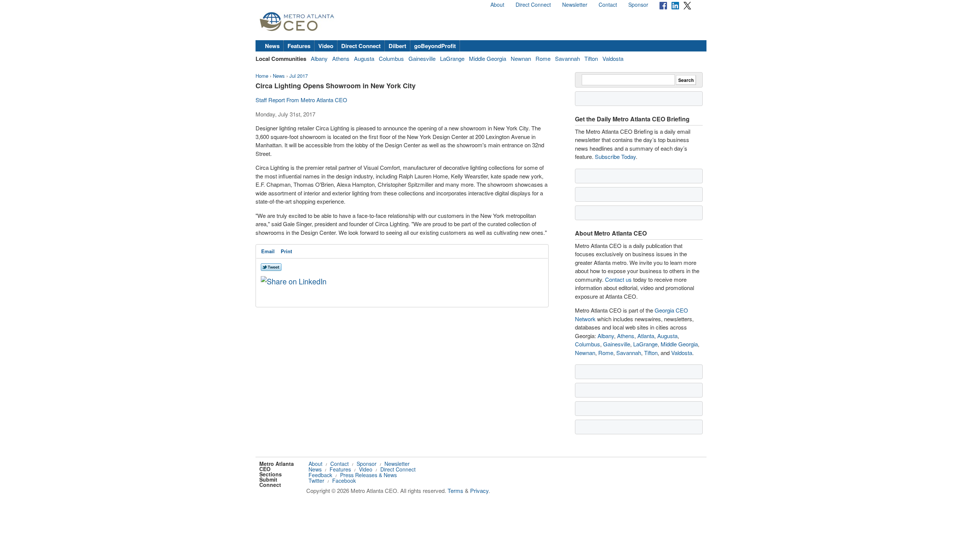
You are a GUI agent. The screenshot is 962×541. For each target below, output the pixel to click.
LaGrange (452, 58)
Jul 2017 (298, 75)
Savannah (567, 58)
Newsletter (574, 4)
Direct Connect (533, 4)
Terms (455, 490)
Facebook (344, 480)
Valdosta (612, 58)
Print (286, 251)
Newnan (521, 58)
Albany (319, 58)
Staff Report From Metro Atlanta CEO (301, 100)
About (497, 4)
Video (325, 46)
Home (262, 75)
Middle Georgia (487, 58)
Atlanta (645, 336)
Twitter (316, 480)
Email (268, 251)
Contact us (618, 279)
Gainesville (422, 58)
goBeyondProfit (435, 46)
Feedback (320, 475)
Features (298, 46)
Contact (608, 4)
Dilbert (397, 46)
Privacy (479, 490)
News (272, 46)
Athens (340, 58)
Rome (543, 58)
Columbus (391, 58)
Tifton (591, 58)
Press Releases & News (368, 475)
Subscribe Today (615, 156)
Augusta (364, 58)
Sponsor (638, 4)
